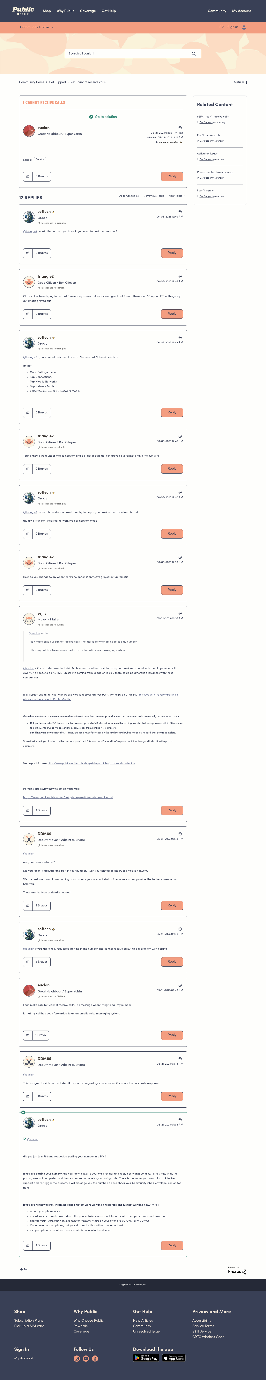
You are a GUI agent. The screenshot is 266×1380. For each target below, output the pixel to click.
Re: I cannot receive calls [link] (88, 82)
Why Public (65, 11)
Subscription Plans (28, 1320)
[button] (28, 176)
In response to (53, 223)
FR (221, 27)
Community (217, 11)
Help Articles (143, 1320)
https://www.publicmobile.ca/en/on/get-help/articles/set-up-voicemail (68, 797)
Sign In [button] (21, 1349)
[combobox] (133, 53)
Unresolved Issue (146, 1331)
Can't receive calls (208, 135)
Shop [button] (19, 1311)
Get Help (109, 11)
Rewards (81, 1326)
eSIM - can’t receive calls (213, 117)
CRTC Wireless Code (208, 1336)
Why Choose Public (89, 1320)
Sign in (232, 27)
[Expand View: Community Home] (52, 28)
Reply (172, 176)
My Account (241, 11)
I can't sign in (205, 190)
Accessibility (201, 1320)
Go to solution (106, 117)
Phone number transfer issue (215, 172)
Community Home (31, 82)
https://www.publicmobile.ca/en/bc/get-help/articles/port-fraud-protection (91, 763)
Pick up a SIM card (29, 1326)
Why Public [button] (85, 1311)
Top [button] (26, 1269)
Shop (47, 11)
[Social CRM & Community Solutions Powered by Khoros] (237, 1270)
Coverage (88, 11)
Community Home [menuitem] (34, 27)
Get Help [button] (142, 1311)
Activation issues (207, 154)
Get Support (57, 82)
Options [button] (239, 82)
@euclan (34, 633)
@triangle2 (30, 231)
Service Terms (203, 1326)
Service (40, 159)
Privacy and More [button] (211, 1311)
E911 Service (201, 1331)
